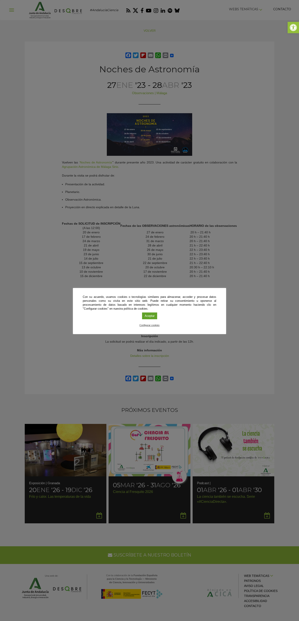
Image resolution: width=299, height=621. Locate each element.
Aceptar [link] (150, 315)
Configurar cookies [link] (149, 325)
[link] (293, 27)
